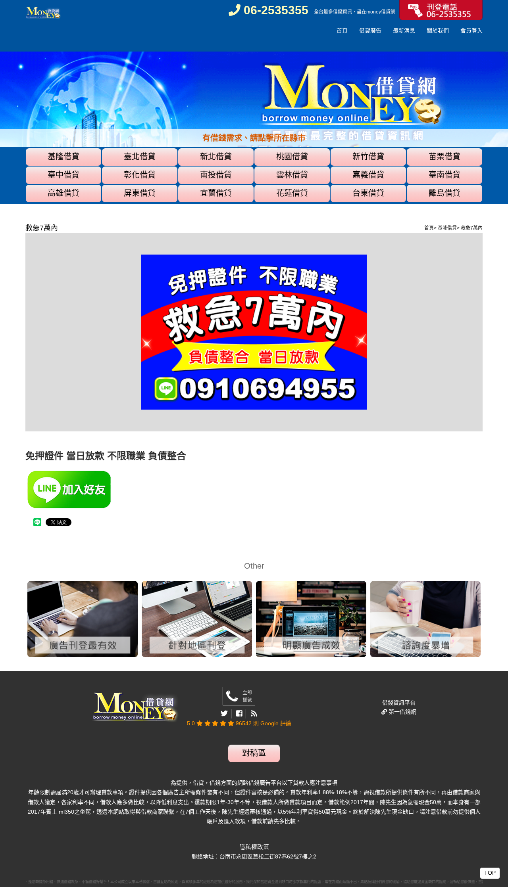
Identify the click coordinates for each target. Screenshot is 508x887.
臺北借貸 (140, 156)
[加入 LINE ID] (139, 489)
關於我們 (438, 30)
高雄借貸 (63, 193)
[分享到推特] (224, 714)
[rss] (254, 714)
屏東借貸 (140, 193)
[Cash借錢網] (43, 13)
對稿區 (254, 753)
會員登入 (471, 30)
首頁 (342, 30)
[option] (254, 127)
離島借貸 (444, 193)
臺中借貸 (63, 175)
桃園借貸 (292, 156)
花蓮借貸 (292, 193)
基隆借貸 (63, 156)
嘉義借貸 (368, 175)
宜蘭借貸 (216, 193)
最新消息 (404, 30)
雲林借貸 (292, 175)
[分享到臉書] (239, 714)
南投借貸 (216, 175)
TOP (490, 873)
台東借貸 (368, 193)
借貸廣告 (370, 30)
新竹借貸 (368, 156)
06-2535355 (274, 10)
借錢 (338, 12)
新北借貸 (216, 156)
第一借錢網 (401, 712)
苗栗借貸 (444, 156)
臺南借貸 (444, 175)
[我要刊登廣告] (441, 9)
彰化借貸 (140, 175)
